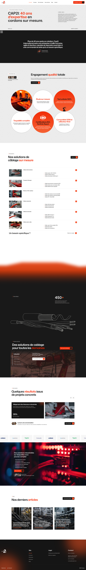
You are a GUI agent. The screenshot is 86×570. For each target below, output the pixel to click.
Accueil (30, 553)
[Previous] (71, 398)
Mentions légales (52, 555)
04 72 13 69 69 (71, 558)
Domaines (31, 557)
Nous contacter (71, 553)
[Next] (73, 398)
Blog (30, 561)
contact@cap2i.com (72, 561)
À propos (31, 555)
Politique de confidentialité (54, 553)
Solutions (31, 559)
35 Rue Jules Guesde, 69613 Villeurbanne (72, 556)
